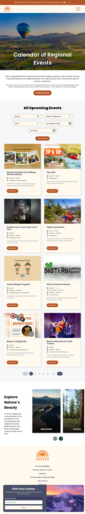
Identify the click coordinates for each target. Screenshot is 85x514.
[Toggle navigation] (78, 8)
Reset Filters (42, 138)
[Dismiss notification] (69, 2)
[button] (55, 439)
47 (54, 374)
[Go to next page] (60, 374)
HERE (64, 2)
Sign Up (23, 507)
